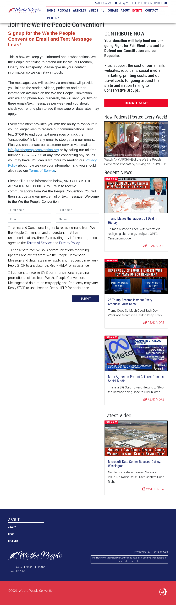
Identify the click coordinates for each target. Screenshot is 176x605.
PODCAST (64, 10)
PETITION (53, 18)
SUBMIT (86, 298)
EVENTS (137, 10)
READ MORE (155, 246)
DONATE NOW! (136, 103)
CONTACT (151, 10)
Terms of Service (39, 243)
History (13, 540)
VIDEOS (93, 10)
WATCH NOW (154, 489)
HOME (51, 10)
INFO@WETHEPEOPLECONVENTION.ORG (140, 3)
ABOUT (125, 10)
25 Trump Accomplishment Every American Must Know (130, 302)
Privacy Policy (69, 243)
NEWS (11, 534)
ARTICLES (79, 10)
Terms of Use (160, 551)
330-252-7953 (105, 3)
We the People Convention (24, 12)
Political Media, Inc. (163, 592)
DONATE (112, 10)
